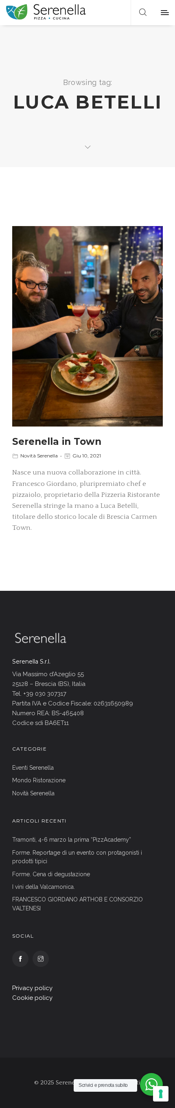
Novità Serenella (39, 456)
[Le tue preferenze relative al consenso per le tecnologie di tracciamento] (160, 1093)
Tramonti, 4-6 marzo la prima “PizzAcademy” (71, 839)
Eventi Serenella (33, 767)
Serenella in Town (56, 441)
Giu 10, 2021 (86, 456)
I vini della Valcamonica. (43, 887)
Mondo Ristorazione (39, 780)
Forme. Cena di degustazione (51, 874)
